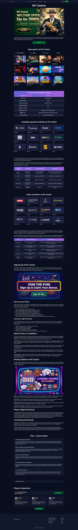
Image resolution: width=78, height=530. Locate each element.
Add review (58, 492)
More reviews (39, 508)
